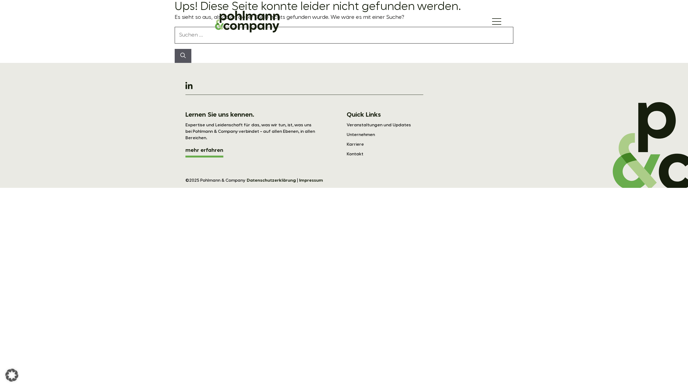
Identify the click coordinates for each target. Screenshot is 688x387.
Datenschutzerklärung (271, 180)
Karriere (355, 144)
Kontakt (355, 154)
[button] (12, 375)
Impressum (311, 180)
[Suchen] (183, 56)
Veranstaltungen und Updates (379, 125)
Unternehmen (361, 135)
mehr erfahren (204, 150)
